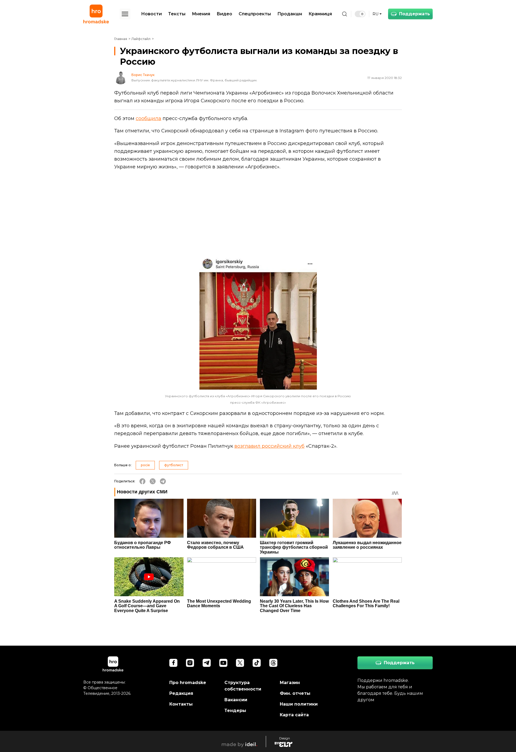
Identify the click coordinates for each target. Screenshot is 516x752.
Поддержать (414, 13)
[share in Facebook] (142, 481)
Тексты (176, 13)
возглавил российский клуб (269, 446)
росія (145, 465)
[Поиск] (344, 14)
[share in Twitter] (153, 481)
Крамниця (320, 13)
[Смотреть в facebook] (173, 663)
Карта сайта (294, 714)
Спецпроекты (255, 13)
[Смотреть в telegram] (207, 663)
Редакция (181, 693)
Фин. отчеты (295, 693)
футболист (173, 465)
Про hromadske (187, 682)
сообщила (148, 118)
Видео (224, 13)
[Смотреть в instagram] (190, 663)
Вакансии (235, 699)
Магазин (290, 682)
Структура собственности (242, 686)
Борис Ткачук (143, 75)
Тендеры (235, 710)
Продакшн (289, 13)
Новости (151, 13)
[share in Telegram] (163, 481)
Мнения (201, 13)
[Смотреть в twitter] (240, 663)
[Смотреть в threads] (273, 663)
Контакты (181, 704)
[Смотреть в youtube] (223, 663)
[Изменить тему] (360, 14)
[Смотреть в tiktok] (257, 663)
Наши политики (299, 704)
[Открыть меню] (125, 14)
